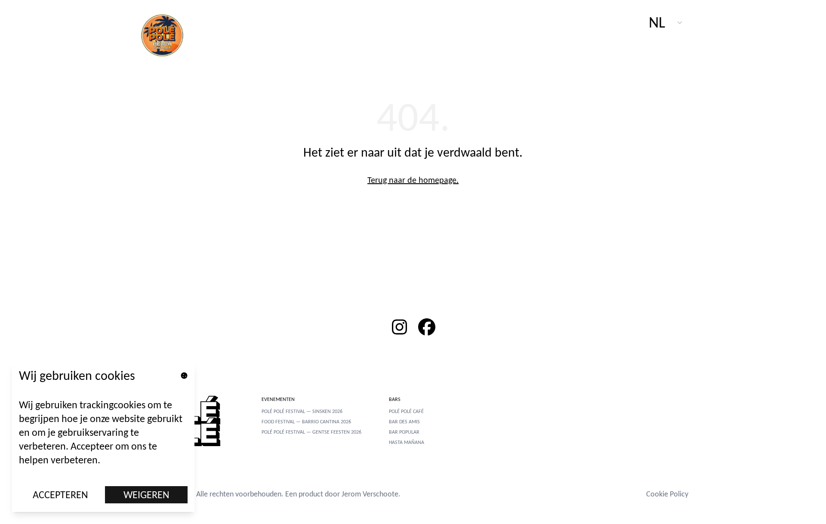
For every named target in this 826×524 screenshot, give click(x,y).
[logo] (167, 34)
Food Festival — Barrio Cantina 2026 (306, 422)
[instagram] (399, 327)
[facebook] (426, 327)
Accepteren (60, 494)
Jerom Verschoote (370, 494)
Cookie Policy (667, 494)
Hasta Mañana (406, 442)
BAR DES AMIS (404, 422)
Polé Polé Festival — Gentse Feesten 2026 (311, 432)
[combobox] (666, 22)
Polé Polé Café (406, 411)
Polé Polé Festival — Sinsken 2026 (302, 411)
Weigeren (146, 494)
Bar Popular (404, 432)
